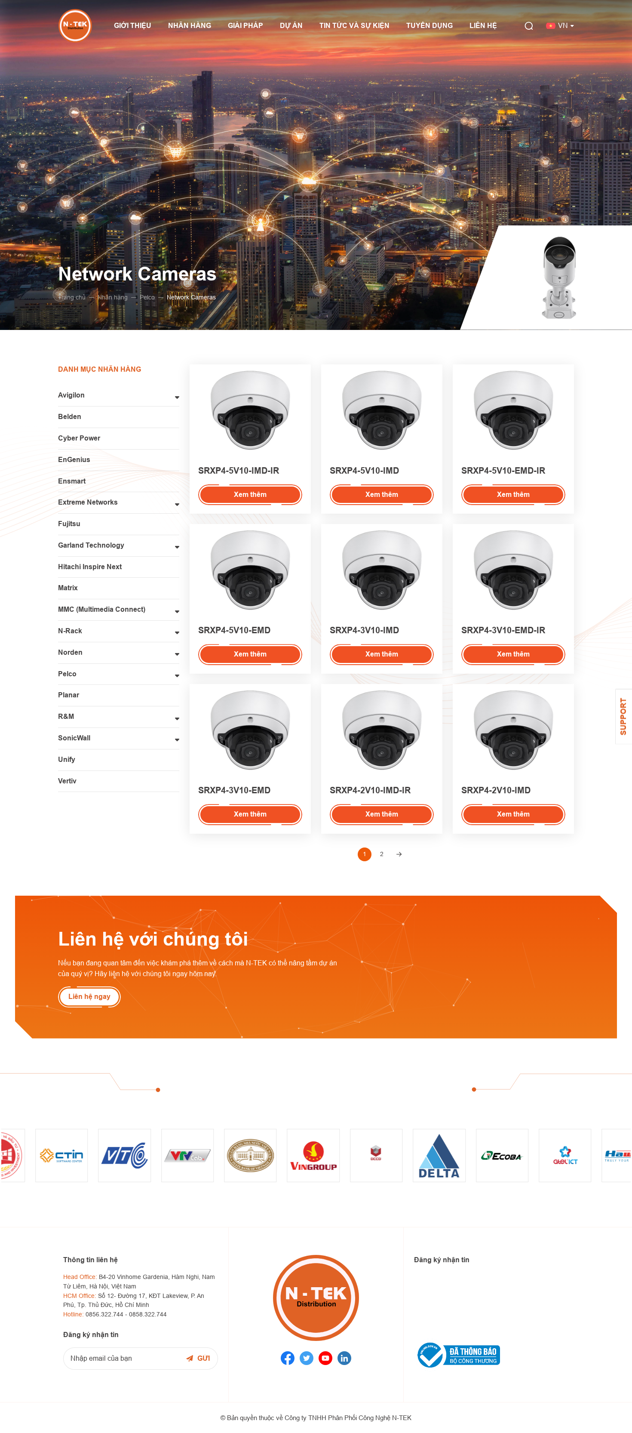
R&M (66, 716)
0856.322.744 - (107, 1314)
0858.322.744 (148, 1314)
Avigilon (71, 395)
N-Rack (70, 631)
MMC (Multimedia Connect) (101, 609)
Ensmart (72, 481)
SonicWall (74, 738)
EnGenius (74, 459)
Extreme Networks (88, 502)
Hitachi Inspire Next (90, 566)
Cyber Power (79, 438)
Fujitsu (69, 523)
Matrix (68, 588)
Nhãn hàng (113, 297)
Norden (70, 652)
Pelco (147, 297)
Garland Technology (91, 545)
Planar (68, 695)
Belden (69, 416)
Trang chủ (72, 297)
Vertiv (67, 781)
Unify (66, 759)
